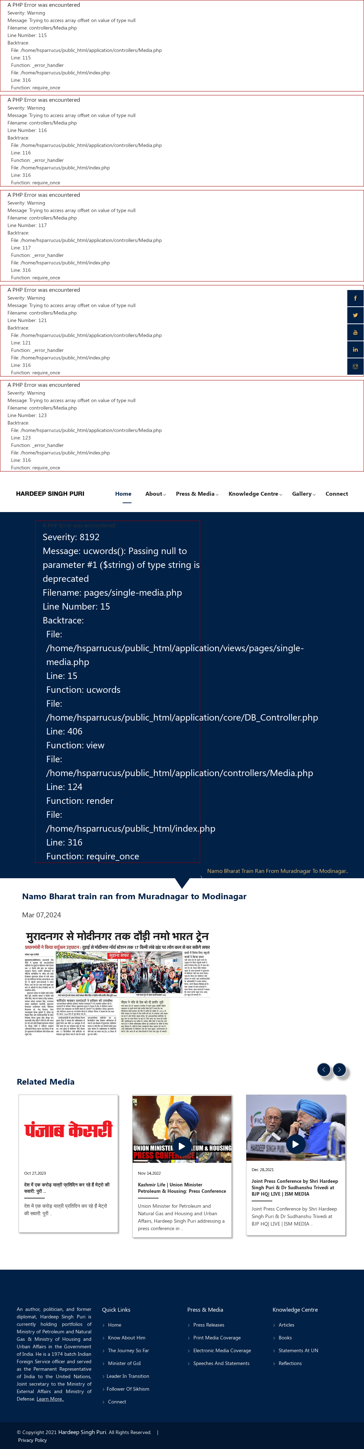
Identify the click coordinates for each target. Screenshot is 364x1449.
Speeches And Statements (221, 1363)
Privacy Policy (32, 1440)
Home (123, 493)
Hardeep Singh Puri (82, 1431)
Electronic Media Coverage (221, 1350)
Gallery (302, 493)
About (153, 493)
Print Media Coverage (216, 1337)
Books (284, 1337)
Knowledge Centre (253, 493)
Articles (285, 1324)
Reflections (289, 1363)
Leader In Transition (128, 1375)
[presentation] (324, 1070)
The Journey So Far (128, 1350)
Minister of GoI (124, 1363)
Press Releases (208, 1324)
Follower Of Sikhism (128, 1388)
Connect (337, 493)
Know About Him (126, 1337)
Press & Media (195, 493)
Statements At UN (297, 1350)
